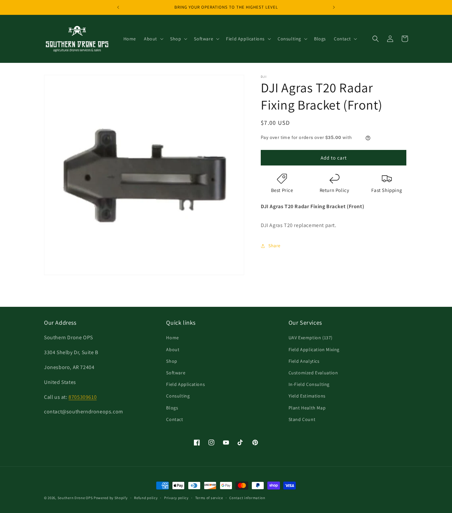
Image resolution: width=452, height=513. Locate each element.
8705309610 (82, 397)
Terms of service (209, 497)
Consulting (178, 396)
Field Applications (185, 384)
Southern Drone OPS (75, 497)
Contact (174, 419)
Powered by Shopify (111, 497)
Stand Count (302, 419)
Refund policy (146, 497)
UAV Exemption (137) (311, 338)
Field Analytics (304, 361)
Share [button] (274, 246)
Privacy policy (176, 497)
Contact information (247, 497)
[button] (153, 39)
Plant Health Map (307, 408)
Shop (171, 361)
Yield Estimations (307, 396)
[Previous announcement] (118, 7)
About (172, 349)
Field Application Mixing (314, 349)
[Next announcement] (334, 7)
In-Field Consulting (309, 384)
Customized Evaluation (313, 373)
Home (172, 338)
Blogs (172, 408)
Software (175, 373)
